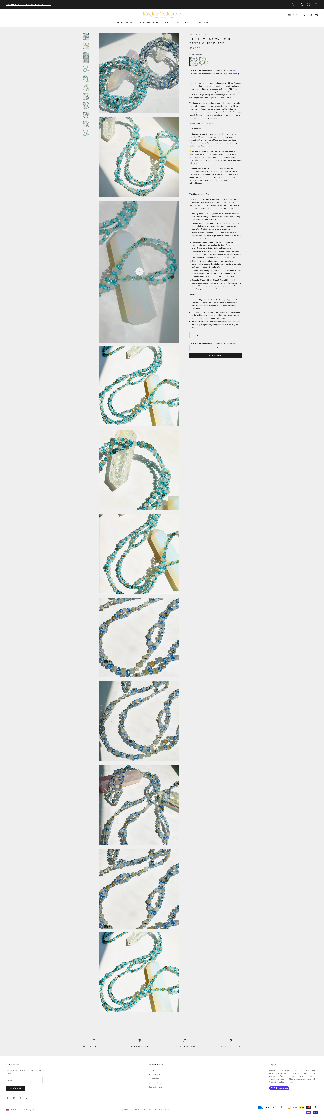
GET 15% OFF (162, 612)
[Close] (197, 501)
